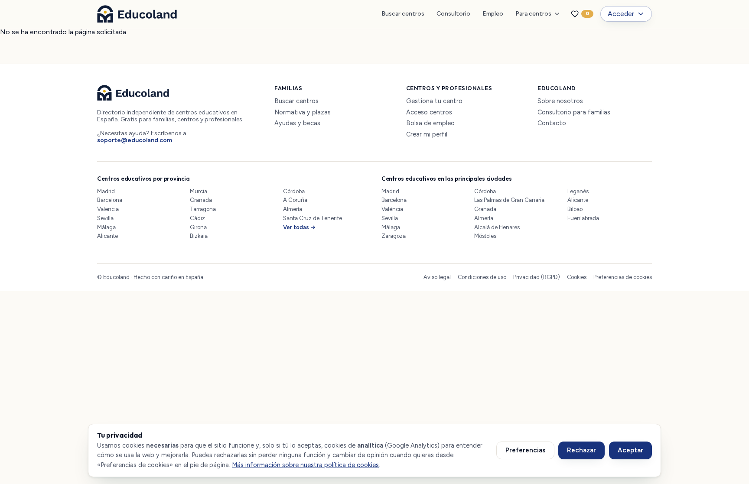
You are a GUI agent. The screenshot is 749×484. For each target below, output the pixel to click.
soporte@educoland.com (134, 140)
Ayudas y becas (297, 123)
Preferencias (525, 450)
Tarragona (203, 209)
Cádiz (197, 218)
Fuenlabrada (583, 218)
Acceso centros (429, 112)
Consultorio (453, 13)
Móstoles (485, 236)
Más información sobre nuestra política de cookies (305, 465)
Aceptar (630, 450)
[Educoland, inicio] (137, 14)
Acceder (621, 14)
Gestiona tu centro (434, 101)
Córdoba (294, 191)
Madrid (106, 191)
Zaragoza (393, 236)
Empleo (492, 13)
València (392, 209)
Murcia (198, 191)
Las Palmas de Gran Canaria (509, 200)
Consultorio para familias (573, 112)
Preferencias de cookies (622, 277)
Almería (292, 209)
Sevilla (105, 218)
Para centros (533, 13)
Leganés (578, 191)
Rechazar (581, 450)
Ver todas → (299, 227)
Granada (201, 200)
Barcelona (109, 200)
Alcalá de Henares (497, 227)
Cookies (576, 277)
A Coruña (295, 200)
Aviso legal (437, 277)
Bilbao (575, 209)
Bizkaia (199, 236)
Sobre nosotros (560, 101)
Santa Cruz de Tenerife (312, 218)
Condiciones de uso (482, 277)
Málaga (106, 227)
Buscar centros (402, 13)
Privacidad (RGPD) (536, 277)
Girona (198, 227)
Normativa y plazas (302, 112)
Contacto (551, 123)
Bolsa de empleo (430, 123)
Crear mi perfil (426, 134)
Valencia (108, 209)
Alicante (107, 236)
